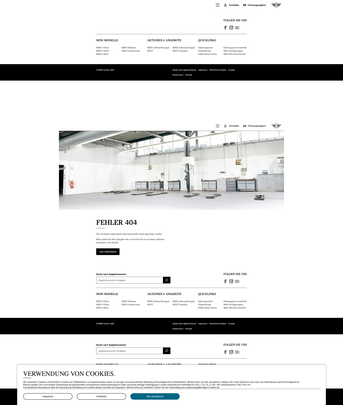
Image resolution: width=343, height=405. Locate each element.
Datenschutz (178, 74)
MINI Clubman (129, 47)
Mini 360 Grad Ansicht (234, 53)
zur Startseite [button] (108, 251)
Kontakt (188, 74)
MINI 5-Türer (102, 50)
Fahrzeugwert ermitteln (235, 47)
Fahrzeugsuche (205, 47)
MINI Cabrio (102, 53)
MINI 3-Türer (102, 47)
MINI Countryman (131, 50)
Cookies (231, 69)
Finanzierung (204, 50)
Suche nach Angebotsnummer (111, 274)
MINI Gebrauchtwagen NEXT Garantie (184, 49)
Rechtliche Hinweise (218, 69)
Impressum (202, 69)
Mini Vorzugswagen (233, 50)
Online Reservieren (207, 53)
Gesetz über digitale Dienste (184, 69)
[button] (218, 5)
